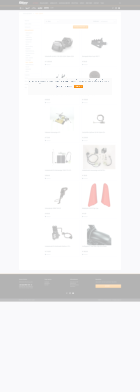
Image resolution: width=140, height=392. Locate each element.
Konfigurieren (78, 86)
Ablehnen (59, 86)
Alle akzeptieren (68, 86)
